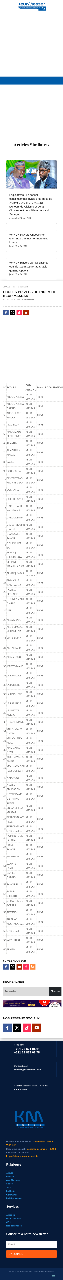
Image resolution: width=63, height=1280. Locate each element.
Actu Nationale (13, 1180)
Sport (8, 1187)
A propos (10, 1215)
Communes (11, 1194)
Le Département (14, 1198)
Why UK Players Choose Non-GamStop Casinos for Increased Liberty (28, 238)
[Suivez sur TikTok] (19, 312)
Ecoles (6, 287)
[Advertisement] (31, 42)
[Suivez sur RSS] (32, 967)
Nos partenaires (14, 1225)
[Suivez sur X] (12, 312)
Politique (10, 1176)
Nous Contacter (13, 1218)
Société (9, 1183)
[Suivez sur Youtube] (26, 312)
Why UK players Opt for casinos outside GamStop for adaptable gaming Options (28, 266)
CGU (8, 1222)
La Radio (10, 1191)
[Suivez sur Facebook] (6, 312)
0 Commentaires (28, 300)
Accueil (9, 1173)
